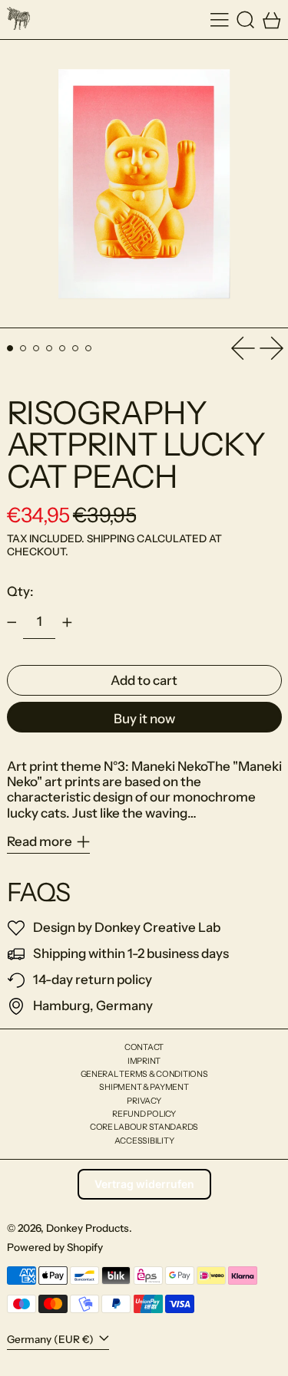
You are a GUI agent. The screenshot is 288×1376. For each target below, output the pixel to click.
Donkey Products (87, 1228)
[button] (246, 19)
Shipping (110, 538)
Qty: (20, 591)
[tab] (10, 348)
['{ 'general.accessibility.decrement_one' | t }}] (11, 622)
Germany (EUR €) (51, 1339)
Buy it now (144, 718)
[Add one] (66, 622)
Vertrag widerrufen (144, 1183)
